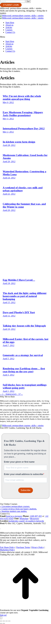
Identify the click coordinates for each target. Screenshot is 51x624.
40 (9, 394)
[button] (25, 37)
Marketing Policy (7, 550)
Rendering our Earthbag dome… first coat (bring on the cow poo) (24, 370)
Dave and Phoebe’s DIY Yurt (19, 312)
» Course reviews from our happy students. (18, 509)
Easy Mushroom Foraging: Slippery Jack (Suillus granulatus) (23, 114)
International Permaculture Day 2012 (24, 128)
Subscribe (25, 490)
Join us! (3, 615)
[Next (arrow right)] (4, 623)
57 (19, 394)
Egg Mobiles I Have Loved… (19, 280)
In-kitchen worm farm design (19, 141)
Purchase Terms (23, 547)
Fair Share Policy (7, 547)
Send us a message (14, 516)
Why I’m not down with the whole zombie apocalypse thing (22, 97)
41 (11, 394)
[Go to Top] (25, 608)
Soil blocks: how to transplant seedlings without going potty (25, 386)
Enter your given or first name (19, 462)
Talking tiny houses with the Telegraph (24, 325)
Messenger (34, 518)
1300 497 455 (36, 516)
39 (6, 394)
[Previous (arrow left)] (1, 623)
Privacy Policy (37, 547)
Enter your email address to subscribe (23, 474)
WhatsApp (23, 518)
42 (13, 394)
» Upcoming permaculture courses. (15, 506)
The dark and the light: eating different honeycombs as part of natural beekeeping (24, 296)
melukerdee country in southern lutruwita (26, 521)
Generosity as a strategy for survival (23, 355)
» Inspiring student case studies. (13, 511)
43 (15, 394)
